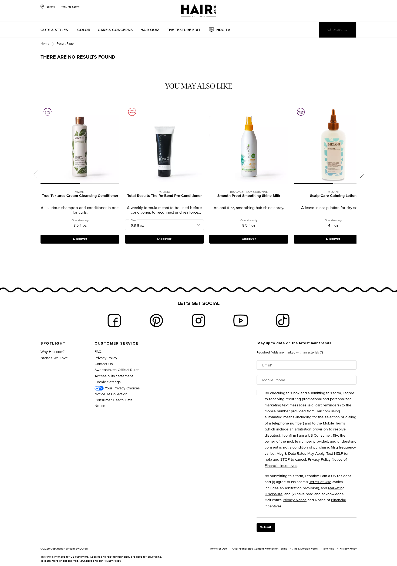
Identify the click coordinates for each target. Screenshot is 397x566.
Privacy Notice (295, 499)
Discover (80, 239)
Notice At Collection (111, 393)
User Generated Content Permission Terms (259, 548)
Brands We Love (54, 357)
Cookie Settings (108, 381)
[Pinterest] (156, 320)
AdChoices (85, 560)
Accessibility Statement (114, 375)
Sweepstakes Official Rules (117, 369)
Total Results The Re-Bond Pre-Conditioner (164, 196)
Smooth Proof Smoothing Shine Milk (248, 196)
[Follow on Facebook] (114, 320)
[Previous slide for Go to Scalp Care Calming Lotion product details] (296, 144)
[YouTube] (241, 320)
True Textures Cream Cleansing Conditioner (80, 196)
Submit (265, 527)
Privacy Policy (106, 357)
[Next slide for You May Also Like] (361, 174)
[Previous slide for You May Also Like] (35, 174)
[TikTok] (283, 320)
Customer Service (116, 343)
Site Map (328, 548)
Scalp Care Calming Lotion (333, 196)
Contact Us (104, 363)
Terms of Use (320, 481)
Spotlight (53, 343)
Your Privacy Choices (122, 387)
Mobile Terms (334, 423)
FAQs (99, 351)
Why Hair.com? (70, 6)
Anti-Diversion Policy (305, 548)
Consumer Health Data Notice (113, 402)
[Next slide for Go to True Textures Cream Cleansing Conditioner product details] (116, 144)
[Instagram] (198, 320)
